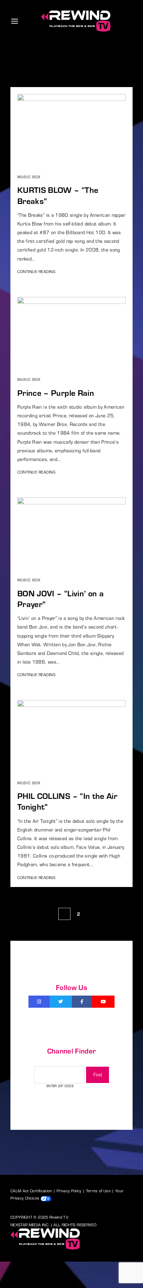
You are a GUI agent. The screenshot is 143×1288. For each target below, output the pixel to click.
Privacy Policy (69, 1190)
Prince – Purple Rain (55, 392)
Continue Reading (36, 271)
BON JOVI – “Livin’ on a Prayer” (60, 598)
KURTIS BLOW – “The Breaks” (57, 195)
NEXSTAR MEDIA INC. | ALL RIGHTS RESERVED (53, 1224)
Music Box (29, 176)
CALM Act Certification (31, 1190)
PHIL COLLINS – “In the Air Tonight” (67, 801)
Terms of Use (98, 1190)
